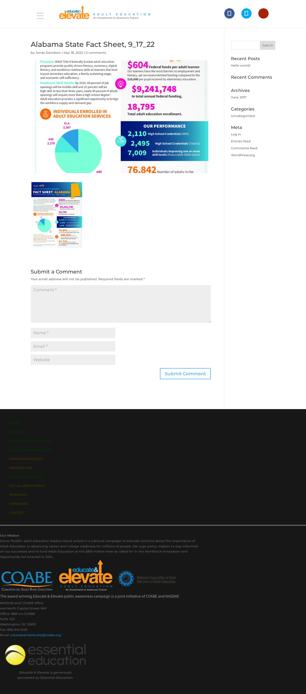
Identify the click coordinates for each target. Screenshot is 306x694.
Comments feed (244, 148)
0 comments (96, 53)
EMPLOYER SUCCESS (26, 459)
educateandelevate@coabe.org (36, 635)
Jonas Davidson (48, 53)
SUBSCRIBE (18, 504)
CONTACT (17, 513)
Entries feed (241, 141)
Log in (236, 134)
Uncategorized (243, 116)
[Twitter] (246, 13)
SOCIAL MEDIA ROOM (27, 486)
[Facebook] (229, 13)
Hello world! (240, 65)
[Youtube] (263, 13)
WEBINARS (18, 495)
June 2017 (238, 97)
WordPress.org (243, 155)
